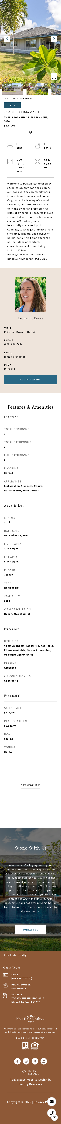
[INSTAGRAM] (26, 1061)
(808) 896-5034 (13, 344)
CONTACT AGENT (30, 379)
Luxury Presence (30, 1084)
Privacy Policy (44, 1102)
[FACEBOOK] (17, 1061)
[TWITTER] (35, 1061)
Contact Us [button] (30, 929)
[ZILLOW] (44, 1061)
